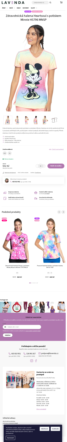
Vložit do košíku (56, 166)
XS (51, 273)
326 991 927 (30, 354)
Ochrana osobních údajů (10, 423)
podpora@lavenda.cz (48, 354)
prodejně (47, 194)
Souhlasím (55, 429)
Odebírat (7, 335)
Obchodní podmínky (9, 421)
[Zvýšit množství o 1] (43, 166)
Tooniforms (38, 173)
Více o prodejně (41, 409)
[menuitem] (4, 8)
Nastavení (10, 438)
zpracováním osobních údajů (33, 331)
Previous (59, 212)
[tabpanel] (17, 249)
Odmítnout (44, 429)
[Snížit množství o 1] (37, 166)
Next (63, 212)
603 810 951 (21, 182)
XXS (17, 273)
